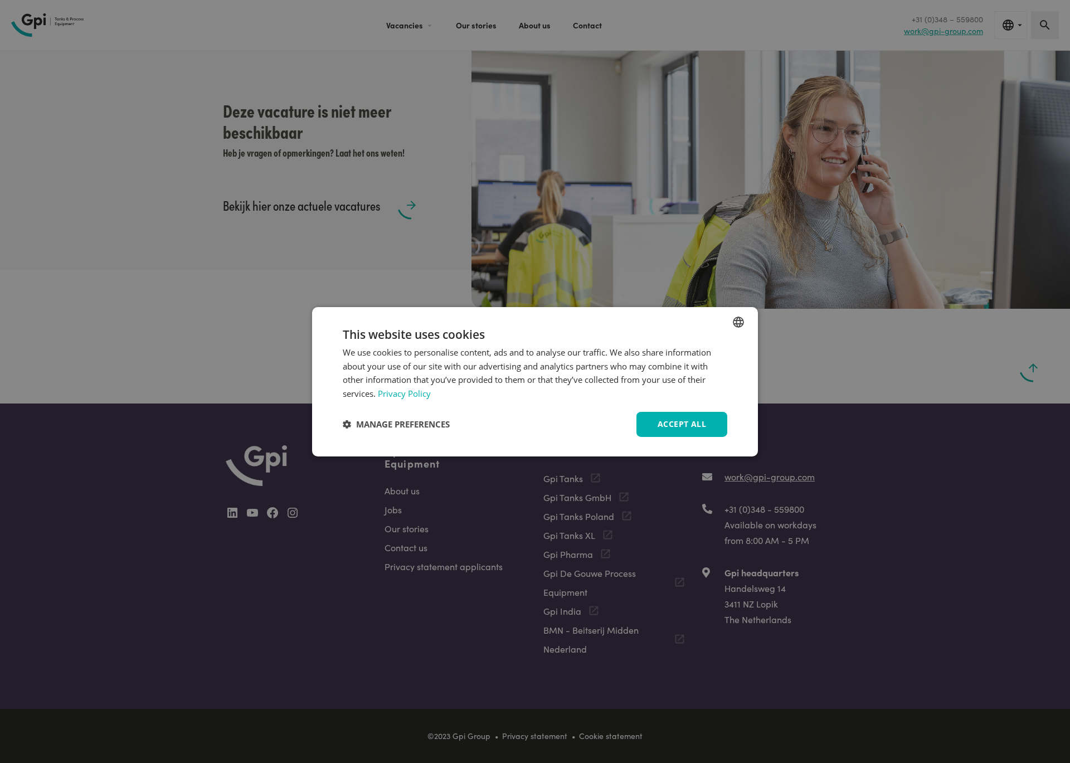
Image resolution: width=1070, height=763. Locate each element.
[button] (396, 424)
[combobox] (738, 321)
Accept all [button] (682, 424)
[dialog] (535, 381)
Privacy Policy (404, 393)
